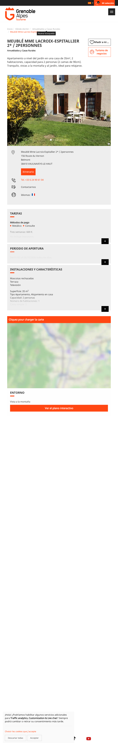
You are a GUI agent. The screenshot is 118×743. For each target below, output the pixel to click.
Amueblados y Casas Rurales (46, 29)
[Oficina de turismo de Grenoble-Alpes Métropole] (20, 13)
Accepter (34, 738)
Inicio (10, 29)
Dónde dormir (22, 29)
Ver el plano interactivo (59, 408)
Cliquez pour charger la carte (26, 319)
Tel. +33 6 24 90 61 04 (32, 179)
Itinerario (28, 171)
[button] (15, 110)
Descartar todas (15, 738)
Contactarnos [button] (28, 187)
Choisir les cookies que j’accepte (20, 731)
